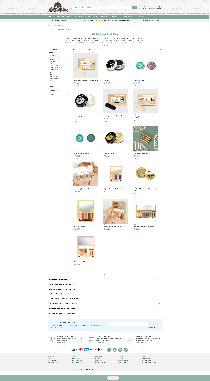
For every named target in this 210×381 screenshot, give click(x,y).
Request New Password (54, 362)
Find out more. (102, 378)
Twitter (120, 349)
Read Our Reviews (123, 360)
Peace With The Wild (146, 360)
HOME (95, 16)
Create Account (52, 360)
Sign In (49, 358)
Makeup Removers (56, 78)
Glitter (52, 72)
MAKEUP (69, 16)
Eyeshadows (55, 65)
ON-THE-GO (104, 16)
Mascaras (55, 69)
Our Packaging (122, 362)
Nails (52, 80)
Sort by (75, 50)
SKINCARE (51, 16)
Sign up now (153, 323)
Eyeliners (54, 63)
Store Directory (75, 358)
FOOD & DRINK (127, 16)
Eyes (54, 25)
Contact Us (97, 358)
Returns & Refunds (99, 362)
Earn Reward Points (76, 362)
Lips (52, 74)
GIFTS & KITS (138, 16)
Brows (53, 61)
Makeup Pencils (56, 67)
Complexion (54, 57)
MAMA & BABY (115, 16)
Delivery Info (97, 360)
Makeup (50, 25)
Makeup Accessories (56, 76)
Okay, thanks (113, 378)
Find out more (61, 342)
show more (105, 45)
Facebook (114, 349)
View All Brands (145, 358)
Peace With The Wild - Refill (148, 362)
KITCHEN (87, 16)
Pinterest (125, 349)
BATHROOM (78, 16)
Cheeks (53, 55)
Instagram (109, 349)
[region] (105, 378)
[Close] (208, 376)
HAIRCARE (60, 16)
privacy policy (155, 327)
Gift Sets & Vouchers (76, 360)
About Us (120, 358)
